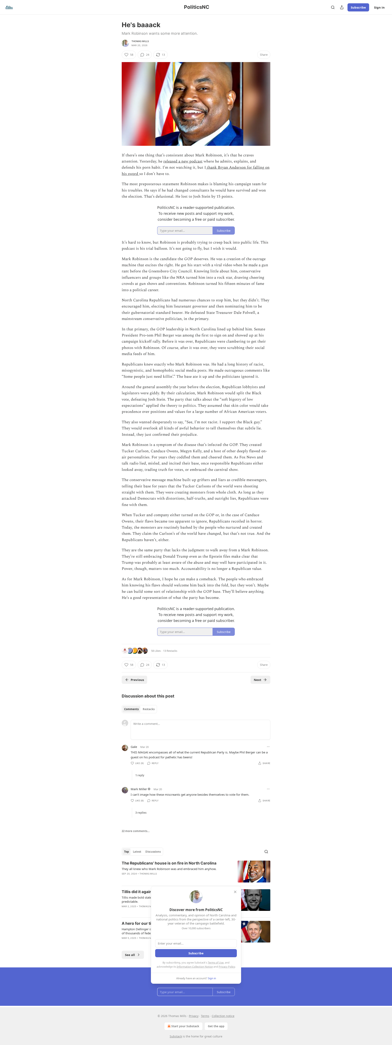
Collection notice (223, 1016)
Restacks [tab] (149, 709)
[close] (235, 892)
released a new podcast (183, 161)
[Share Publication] (342, 7)
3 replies (140, 812)
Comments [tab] (131, 709)
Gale (134, 747)
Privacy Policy (227, 966)
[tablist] (139, 709)
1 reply (139, 775)
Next (257, 680)
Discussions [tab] (153, 851)
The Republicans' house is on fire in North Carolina (169, 863)
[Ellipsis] (268, 746)
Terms (205, 1016)
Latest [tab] (137, 851)
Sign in (379, 7)
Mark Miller (139, 789)
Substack (176, 1036)
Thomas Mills (140, 41)
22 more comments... (136, 831)
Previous (137, 680)
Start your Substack (185, 1026)
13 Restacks (170, 651)
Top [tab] (126, 851)
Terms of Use (216, 962)
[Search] (333, 7)
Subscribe (358, 7)
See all (130, 955)
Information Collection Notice (195, 966)
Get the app (216, 1026)
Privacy (193, 1016)
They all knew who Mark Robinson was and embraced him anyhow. (169, 869)
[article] (196, 871)
